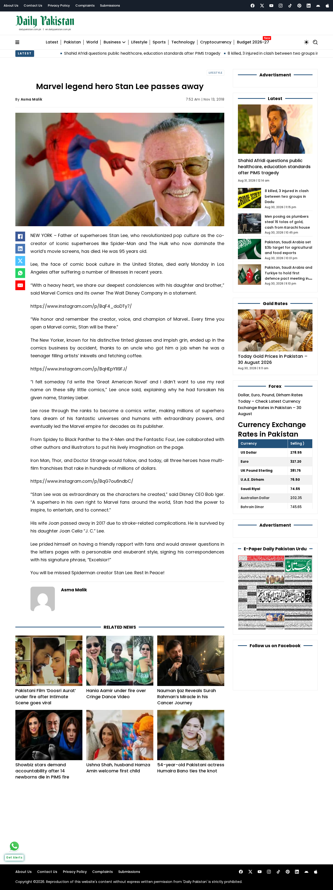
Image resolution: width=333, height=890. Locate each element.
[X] (20, 261)
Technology (183, 42)
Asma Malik (31, 99)
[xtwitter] (262, 6)
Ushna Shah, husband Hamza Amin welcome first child (118, 768)
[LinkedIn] (20, 249)
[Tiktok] (290, 6)
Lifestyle (139, 42)
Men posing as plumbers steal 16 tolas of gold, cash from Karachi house (287, 222)
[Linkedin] (309, 6)
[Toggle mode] (306, 42)
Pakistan (72, 42)
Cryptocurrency (215, 42)
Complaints (85, 5)
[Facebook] (253, 6)
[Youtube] (271, 6)
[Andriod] (318, 6)
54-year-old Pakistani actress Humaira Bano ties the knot (190, 768)
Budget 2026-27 (253, 42)
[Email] (20, 285)
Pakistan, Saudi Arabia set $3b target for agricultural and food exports (288, 248)
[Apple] (327, 6)
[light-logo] (46, 23)
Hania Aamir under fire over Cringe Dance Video (116, 693)
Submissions (110, 5)
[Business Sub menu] (124, 42)
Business (112, 42)
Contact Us (33, 5)
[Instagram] (281, 6)
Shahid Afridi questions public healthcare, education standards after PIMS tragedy (110, 53)
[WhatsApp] (20, 273)
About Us (11, 5)
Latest (52, 42)
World (92, 42)
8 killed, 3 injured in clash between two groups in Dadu (246, 53)
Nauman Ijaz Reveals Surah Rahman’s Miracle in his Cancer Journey (186, 696)
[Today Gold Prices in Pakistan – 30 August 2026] (275, 330)
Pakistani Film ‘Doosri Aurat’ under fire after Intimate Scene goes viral (45, 696)
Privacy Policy (59, 5)
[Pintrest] (299, 6)
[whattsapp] (14, 846)
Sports (159, 42)
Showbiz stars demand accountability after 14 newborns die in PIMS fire (42, 771)
